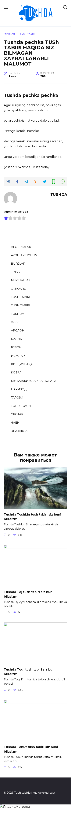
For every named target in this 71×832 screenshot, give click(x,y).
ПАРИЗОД (19, 389)
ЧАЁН (15, 422)
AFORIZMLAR (21, 247)
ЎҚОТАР (17, 414)
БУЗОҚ (16, 347)
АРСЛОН (17, 330)
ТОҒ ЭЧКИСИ (21, 406)
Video (15, 322)
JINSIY (15, 272)
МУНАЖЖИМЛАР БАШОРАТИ (33, 381)
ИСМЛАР (18, 355)
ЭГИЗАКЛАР (20, 431)
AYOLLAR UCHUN (24, 255)
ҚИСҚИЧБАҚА (22, 364)
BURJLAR (18, 263)
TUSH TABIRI (20, 297)
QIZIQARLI (19, 288)
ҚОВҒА (16, 372)
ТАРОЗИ (17, 397)
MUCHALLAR (20, 280)
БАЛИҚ (16, 339)
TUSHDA (17, 314)
